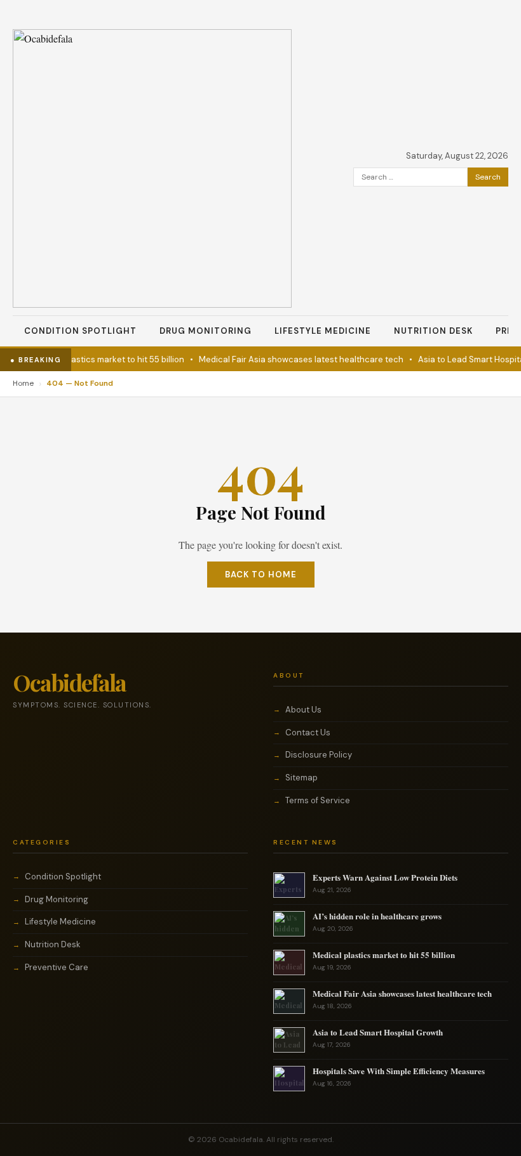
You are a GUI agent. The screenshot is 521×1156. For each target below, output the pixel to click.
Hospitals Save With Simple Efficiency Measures (399, 1071)
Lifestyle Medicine (322, 330)
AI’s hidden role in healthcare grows (377, 916)
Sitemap (301, 777)
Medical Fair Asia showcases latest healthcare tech (293, 359)
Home (23, 383)
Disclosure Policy (318, 754)
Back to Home (261, 574)
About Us (303, 709)
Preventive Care (56, 967)
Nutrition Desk (433, 330)
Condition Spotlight (80, 330)
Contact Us (307, 732)
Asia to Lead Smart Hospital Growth (378, 1032)
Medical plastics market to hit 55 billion (99, 359)
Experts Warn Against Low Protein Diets (385, 877)
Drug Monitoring (205, 330)
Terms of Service (317, 800)
